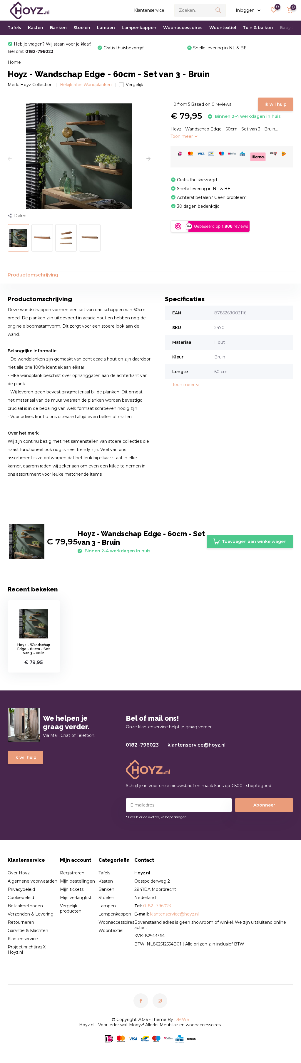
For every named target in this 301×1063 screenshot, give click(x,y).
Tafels (14, 27)
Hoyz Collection (36, 84)
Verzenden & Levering (30, 914)
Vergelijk (134, 84)
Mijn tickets (71, 889)
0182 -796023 (142, 745)
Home (14, 62)
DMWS (181, 1019)
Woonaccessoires (183, 27)
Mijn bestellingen (77, 881)
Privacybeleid (21, 889)
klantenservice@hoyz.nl (196, 745)
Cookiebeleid (21, 897)
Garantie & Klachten (28, 930)
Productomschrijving (33, 275)
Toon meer (182, 136)
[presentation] (10, 159)
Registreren (72, 873)
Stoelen (81, 27)
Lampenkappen (139, 27)
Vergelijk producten (70, 908)
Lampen (106, 27)
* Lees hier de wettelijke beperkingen (156, 817)
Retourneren (21, 922)
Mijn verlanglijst (75, 897)
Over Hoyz (19, 873)
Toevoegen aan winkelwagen (254, 541)
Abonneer (264, 805)
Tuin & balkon (258, 27)
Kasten (35, 27)
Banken (58, 27)
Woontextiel (222, 27)
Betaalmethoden (25, 905)
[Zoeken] (218, 10)
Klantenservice (149, 10)
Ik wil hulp (276, 104)
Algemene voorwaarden (32, 881)
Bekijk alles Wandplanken (86, 84)
